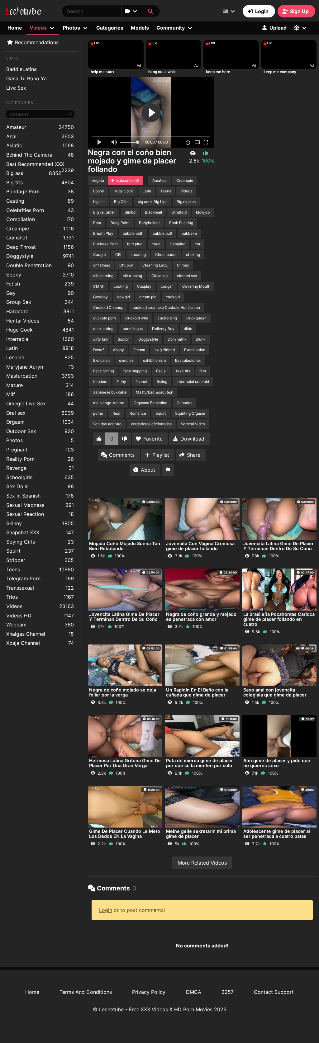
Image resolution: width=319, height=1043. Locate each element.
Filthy (121, 381)
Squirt (40, 551)
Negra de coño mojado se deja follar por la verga (122, 692)
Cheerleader (166, 254)
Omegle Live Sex (40, 403)
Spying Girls (40, 542)
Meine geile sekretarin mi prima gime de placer (201, 833)
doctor (123, 339)
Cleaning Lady (155, 265)
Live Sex (16, 88)
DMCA (193, 992)
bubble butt (162, 233)
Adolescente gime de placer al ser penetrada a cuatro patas (276, 833)
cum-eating (103, 328)
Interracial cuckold (193, 381)
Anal (40, 136)
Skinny (40, 523)
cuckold (173, 297)
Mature (40, 385)
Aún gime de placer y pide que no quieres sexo (276, 763)
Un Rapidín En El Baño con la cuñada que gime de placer (197, 692)
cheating (138, 254)
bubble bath (133, 233)
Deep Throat (40, 247)
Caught (99, 254)
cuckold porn (104, 318)
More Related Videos (202, 863)
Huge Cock (40, 330)
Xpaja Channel (40, 643)
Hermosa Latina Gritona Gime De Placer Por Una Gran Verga (125, 763)
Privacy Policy (148, 992)
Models (140, 28)
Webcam (40, 624)
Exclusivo (101, 360)
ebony (118, 349)
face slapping (135, 371)
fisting (162, 381)
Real (116, 413)
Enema (139, 349)
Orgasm (40, 422)
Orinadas (184, 402)
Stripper (40, 560)
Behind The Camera (40, 155)
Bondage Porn (40, 191)
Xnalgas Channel (40, 634)
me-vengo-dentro (108, 402)
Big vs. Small (104, 212)
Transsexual (40, 588)
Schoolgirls (40, 477)
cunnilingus (133, 328)
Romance (138, 413)
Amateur (40, 127)
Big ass (33, 173)
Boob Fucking (181, 222)
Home (14, 28)
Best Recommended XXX (40, 165)
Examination (194, 349)
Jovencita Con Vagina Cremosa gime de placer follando (200, 546)
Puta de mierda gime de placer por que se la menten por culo (199, 763)
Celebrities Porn (40, 210)
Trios (40, 597)
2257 (227, 992)
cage (156, 244)
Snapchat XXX (40, 532)
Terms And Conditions (86, 992)
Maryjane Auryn (40, 367)
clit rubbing (132, 275)
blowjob (203, 212)
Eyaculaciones (188, 360)
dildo (188, 328)
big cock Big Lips (152, 201)
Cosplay (144, 286)
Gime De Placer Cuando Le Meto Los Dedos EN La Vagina (124, 833)
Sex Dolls (40, 486)
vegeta (98, 180)
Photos (40, 440)
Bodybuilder (149, 222)
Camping (177, 244)
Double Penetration (40, 265)
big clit (99, 201)
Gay (40, 293)
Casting (40, 201)
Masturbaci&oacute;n (154, 392)
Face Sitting (103, 371)
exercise (126, 360)
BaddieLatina (21, 69)
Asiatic (40, 145)
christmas (101, 265)
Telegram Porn (40, 578)
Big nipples (186, 201)
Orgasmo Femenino (150, 402)
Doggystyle (40, 256)
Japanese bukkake (109, 392)
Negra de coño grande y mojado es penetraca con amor (201, 616)
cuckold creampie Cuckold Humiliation (166, 307)
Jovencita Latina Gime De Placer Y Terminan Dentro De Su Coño (278, 546)
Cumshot (40, 237)
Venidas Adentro (107, 424)
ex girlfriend (165, 349)
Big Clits (121, 201)
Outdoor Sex (40, 431)
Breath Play (103, 233)
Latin (40, 348)
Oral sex (40, 413)
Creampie (40, 228)
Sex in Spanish (40, 496)
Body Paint (120, 222)
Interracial (40, 339)
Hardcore (40, 311)
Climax (183, 265)
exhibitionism (154, 360)
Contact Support (274, 992)
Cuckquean (196, 318)
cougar (167, 286)
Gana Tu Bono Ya (26, 78)
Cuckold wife (136, 318)
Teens (40, 569)
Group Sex (40, 302)
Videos (40, 606)
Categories (109, 28)
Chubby (126, 265)
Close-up (159, 275)
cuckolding (167, 318)
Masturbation (40, 376)
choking (193, 254)
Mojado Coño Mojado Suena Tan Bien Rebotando (124, 546)
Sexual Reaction (40, 514)
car (197, 244)
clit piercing (103, 275)
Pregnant (40, 449)
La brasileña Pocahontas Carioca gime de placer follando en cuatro (279, 619)
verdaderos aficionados (151, 424)
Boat (97, 222)
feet (202, 371)
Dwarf (98, 349)
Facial (161, 371)
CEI (118, 254)
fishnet (141, 381)
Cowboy (100, 297)
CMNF (98, 286)
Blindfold (179, 212)
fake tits (183, 371)
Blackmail (153, 212)
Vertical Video (193, 424)
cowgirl (123, 297)
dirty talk (100, 339)
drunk (201, 339)
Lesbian (40, 357)
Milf (40, 394)
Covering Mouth (196, 286)
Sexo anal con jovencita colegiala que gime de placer (275, 692)
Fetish (40, 284)
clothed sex (187, 275)
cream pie (147, 297)
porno (98, 413)
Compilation (40, 219)
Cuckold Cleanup (108, 307)
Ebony (40, 274)
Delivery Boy (163, 328)
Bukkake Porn (105, 244)
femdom (100, 381)
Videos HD (40, 615)
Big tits (40, 182)
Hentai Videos (40, 321)
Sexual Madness (40, 505)
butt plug (134, 244)
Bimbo (130, 212)
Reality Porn (40, 459)
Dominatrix (177, 339)
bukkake (189, 233)
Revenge (40, 468)
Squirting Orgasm (190, 413)
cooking (121, 286)
